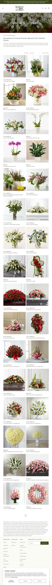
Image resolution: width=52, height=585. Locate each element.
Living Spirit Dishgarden (32, 537)
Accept (25, 581)
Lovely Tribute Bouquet (9, 508)
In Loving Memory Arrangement (11, 423)
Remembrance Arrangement (10, 537)
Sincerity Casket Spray (9, 394)
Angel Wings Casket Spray (10, 281)
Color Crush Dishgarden (9, 109)
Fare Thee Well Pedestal (32, 565)
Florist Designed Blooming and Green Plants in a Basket (13, 195)
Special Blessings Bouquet (33, 451)
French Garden (30, 81)
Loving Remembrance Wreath (34, 508)
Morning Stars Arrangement (33, 423)
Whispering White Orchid (32, 138)
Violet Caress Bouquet (32, 194)
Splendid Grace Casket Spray (33, 309)
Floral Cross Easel (30, 281)
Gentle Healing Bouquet (32, 109)
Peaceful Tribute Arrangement (11, 565)
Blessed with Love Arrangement (11, 366)
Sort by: (26, 53)
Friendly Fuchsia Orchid (9, 166)
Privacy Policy (14, 577)
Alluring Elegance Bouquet (10, 252)
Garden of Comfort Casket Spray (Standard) (37, 480)
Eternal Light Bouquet (32, 224)
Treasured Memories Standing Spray (35, 338)
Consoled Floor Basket (9, 81)
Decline (39, 581)
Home (4, 35)
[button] (2, 8)
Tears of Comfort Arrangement (34, 394)
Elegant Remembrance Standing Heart (13, 451)
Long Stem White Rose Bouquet (11, 224)
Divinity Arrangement (8, 338)
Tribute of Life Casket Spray (10, 309)
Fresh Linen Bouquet (8, 138)
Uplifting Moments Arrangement (34, 366)
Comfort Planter (30, 166)
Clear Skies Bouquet (31, 252)
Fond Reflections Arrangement (11, 480)
